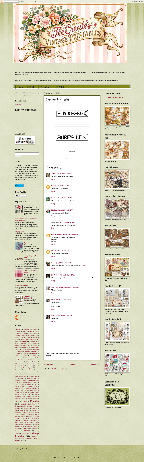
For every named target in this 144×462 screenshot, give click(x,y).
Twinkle (35, 426)
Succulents (34, 418)
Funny (18, 372)
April (24, 331)
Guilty (16, 376)
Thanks (21, 424)
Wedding (34, 436)
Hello (36, 376)
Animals (17, 331)
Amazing (26, 329)
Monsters (28, 388)
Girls (21, 374)
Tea (21, 422)
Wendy (53, 174)
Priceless (17, 401)
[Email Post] (65, 158)
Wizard (29, 438)
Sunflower (25, 420)
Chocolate (17, 353)
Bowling (23, 343)
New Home (29, 390)
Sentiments (25, 412)
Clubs (25, 355)
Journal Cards (26, 382)
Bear (29, 337)
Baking (23, 335)
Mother (35, 388)
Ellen (53, 299)
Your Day (17, 440)
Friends (37, 370)
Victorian (17, 431)
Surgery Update (20, 232)
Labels (16, 384)
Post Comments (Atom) (59, 369)
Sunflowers (34, 420)
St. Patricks (36, 416)
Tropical (29, 426)
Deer (38, 358)
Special (23, 416)
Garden (33, 372)
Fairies (35, 362)
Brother (17, 345)
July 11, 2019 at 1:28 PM (62, 186)
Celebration (36, 349)
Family (22, 364)
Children (34, 351)
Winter (23, 438)
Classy (16, 356)
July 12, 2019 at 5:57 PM (71, 287)
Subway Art (26, 418)
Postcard (17, 398)
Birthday (25, 341)
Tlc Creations (21, 316)
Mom (22, 388)
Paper (22, 394)
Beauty (17, 339)
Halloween (23, 376)
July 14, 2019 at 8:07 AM (63, 299)
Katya (53, 315)
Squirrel (29, 416)
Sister (23, 414)
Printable (34, 401)
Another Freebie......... (30, 206)
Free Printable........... (21, 285)
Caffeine (25, 347)
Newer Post (48, 364)
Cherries (27, 351)
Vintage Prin (25, 433)
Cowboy (27, 358)
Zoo (23, 440)
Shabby (32, 412)
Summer (18, 420)
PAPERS (60, 86)
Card (37, 347)
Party (35, 394)
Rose (16, 410)
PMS (36, 396)
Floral (22, 366)
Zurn (18, 319)
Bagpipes (17, 335)
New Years (19, 392)
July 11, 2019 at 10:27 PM (66, 210)
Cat (23, 349)
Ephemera (28, 362)
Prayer (29, 398)
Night (26, 392)
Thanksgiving (28, 424)
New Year (36, 390)
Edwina (53, 198)
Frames (17, 368)
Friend (31, 370)
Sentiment (17, 412)
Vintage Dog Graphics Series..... (31, 257)
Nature (22, 390)
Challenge (20, 351)
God (26, 374)
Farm (28, 364)
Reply (53, 179)
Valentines (34, 428)
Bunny (53, 263)
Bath (36, 335)
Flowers (29, 366)
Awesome (37, 331)
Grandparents (33, 374)
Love (16, 388)
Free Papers (27, 368)
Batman (17, 337)
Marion (53, 251)
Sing (18, 414)
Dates (33, 358)
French (25, 370)
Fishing (17, 366)
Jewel (18, 382)
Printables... (46, 86)
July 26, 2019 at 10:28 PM (64, 315)
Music (16, 390)
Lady (22, 384)
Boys (29, 343)
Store (18, 418)
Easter (35, 360)
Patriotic (17, 396)
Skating (30, 414)
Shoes (37, 412)
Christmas (33, 353)
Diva (19, 360)
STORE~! (31, 86)
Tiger (16, 426)
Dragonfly (26, 360)
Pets (24, 396)
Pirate (29, 396)
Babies (19, 333)
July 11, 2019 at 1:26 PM (64, 174)
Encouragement (19, 362)
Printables (29, 406)
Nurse (31, 392)
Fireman (35, 364)
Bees (22, 339)
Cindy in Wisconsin (57, 287)
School (27, 410)
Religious (18, 408)
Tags (16, 422)
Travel (22, 426)
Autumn (30, 331)
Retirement (27, 408)
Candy (32, 347)
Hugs (24, 380)
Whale (16, 438)
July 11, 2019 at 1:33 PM (64, 198)
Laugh (35, 384)
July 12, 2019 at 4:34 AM (64, 263)
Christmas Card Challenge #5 (29, 297)
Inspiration (31, 380)
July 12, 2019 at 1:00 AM (70, 234)
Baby (25, 333)
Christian (25, 353)
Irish (38, 380)
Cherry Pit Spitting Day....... (30, 271)
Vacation (17, 428)
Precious (35, 398)
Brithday (35, 343)
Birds (18, 341)
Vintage (27, 430)
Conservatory (18, 358)
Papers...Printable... (30, 243)
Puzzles (36, 406)
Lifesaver (22, 386)
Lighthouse (30, 386)
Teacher (26, 422)
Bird (38, 339)
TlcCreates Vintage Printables (114, 97)
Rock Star (34, 408)
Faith (16, 364)
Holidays (22, 378)
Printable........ (19, 406)
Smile (35, 414)
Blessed (33, 341)
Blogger (88, 458)
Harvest (31, 376)
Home (20, 86)
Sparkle (17, 416)
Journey (35, 382)
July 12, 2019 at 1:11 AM (64, 251)
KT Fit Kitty (55, 275)
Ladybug (29, 384)
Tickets (36, 424)
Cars (18, 349)
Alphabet (17, 329)
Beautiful (35, 337)
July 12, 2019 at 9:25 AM (67, 275)
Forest (35, 366)
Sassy (21, 410)
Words (35, 438)
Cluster (34, 356)
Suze (52, 186)
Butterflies (18, 347)
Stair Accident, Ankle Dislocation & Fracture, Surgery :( (26, 220)
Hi (15, 378)
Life (16, 386)
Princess (25, 401)
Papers (29, 394)
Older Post (95, 364)
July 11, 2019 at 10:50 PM (67, 222)
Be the (23, 337)
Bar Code (30, 335)
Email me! (18, 104)
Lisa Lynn (54, 210)
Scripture (34, 410)
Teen (32, 422)
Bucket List (26, 345)
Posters (23, 398)
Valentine (26, 428)
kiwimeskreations (56, 234)
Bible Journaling (30, 339)
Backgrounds (33, 333)
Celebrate (28, 349)
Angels (34, 329)
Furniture (25, 372)
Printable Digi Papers (28, 404)
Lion (36, 386)
